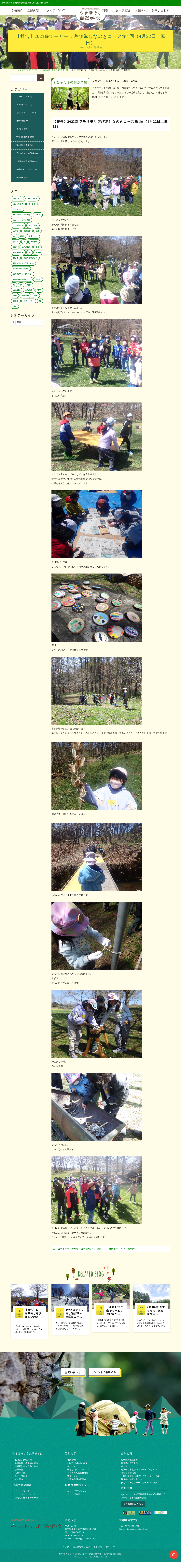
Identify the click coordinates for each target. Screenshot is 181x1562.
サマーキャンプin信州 (21, 215)
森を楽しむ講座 (22, 145)
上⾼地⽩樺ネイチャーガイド (28, 1497)
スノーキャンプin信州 (21, 220)
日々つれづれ (21, 105)
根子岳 (15, 258)
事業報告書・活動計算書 (26, 1466)
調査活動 (25, 296)
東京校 (38, 252)
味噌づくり (33, 236)
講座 (35, 296)
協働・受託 (72, 1476)
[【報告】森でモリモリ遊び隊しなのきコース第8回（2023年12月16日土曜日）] (29, 1311)
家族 (15, 247)
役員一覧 (19, 1469)
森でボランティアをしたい (23, 263)
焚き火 (38, 279)
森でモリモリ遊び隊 (60, 70)
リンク (66, 1546)
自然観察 (28, 290)
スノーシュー (18, 225)
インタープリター (23, 1491)
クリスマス (17, 209)
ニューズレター (22, 97)
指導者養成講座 (22, 137)
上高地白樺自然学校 (24, 161)
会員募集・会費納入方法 (26, 1463)
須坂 (15, 306)
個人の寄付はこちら (133, 1504)
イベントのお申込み (104, 1372)
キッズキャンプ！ (23, 113)
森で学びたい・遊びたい (93, 1249)
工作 (37, 247)
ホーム (13, 70)
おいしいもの (18, 204)
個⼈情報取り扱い (81, 1546)
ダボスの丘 (33, 225)
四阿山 (15, 242)
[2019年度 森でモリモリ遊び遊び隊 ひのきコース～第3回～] (151, 1308)
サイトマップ (112, 1546)
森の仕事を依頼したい (21, 279)
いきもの (16, 199)
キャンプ (32, 204)
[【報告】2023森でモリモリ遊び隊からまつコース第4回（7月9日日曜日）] (111, 1308)
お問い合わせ (160, 10)
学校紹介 (17, 10)
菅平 (122, 1249)
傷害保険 (97, 1546)
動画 (22, 236)
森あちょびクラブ (30, 258)
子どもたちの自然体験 (41, 70)
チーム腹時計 (73, 1494)
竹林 (29, 285)
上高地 (15, 231)
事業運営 (20, 178)
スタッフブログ (54, 10)
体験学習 (20, 121)
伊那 (37, 231)
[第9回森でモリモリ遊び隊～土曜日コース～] (70, 1309)
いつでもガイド (31, 199)
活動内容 (33, 10)
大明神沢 (34, 242)
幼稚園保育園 (18, 252)
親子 (15, 296)
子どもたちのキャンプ (78, 1469)
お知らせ (141, 10)
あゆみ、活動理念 (23, 1460)
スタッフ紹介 (121, 10)
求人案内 (19, 1479)
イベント (20, 129)
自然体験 (113, 1249)
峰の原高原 (26, 247)
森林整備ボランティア (25, 169)
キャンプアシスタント (78, 1491)
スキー (37, 215)
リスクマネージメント (25, 1494)
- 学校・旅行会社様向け (78, 1463)
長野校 (131, 1249)
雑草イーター (29, 301)
